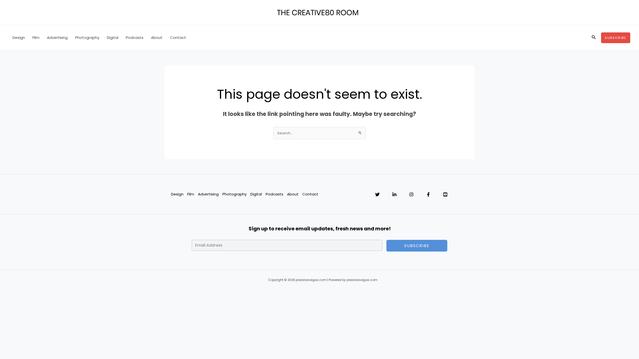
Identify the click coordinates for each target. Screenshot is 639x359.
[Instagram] (411, 194)
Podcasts (135, 37)
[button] (594, 37)
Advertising (57, 37)
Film (35, 37)
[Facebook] (428, 194)
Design (18, 37)
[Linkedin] (394, 194)
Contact (178, 37)
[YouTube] (445, 194)
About (156, 37)
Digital (112, 37)
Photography (87, 37)
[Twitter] (377, 194)
